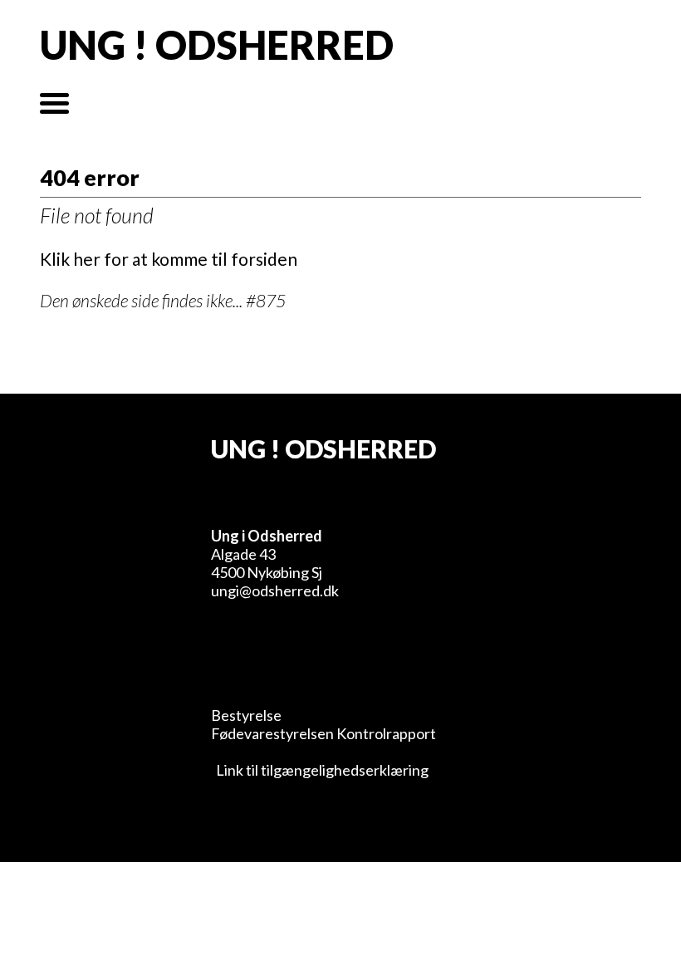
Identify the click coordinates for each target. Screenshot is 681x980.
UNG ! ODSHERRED (217, 45)
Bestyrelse (246, 715)
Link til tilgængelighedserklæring (320, 770)
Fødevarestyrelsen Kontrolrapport (323, 733)
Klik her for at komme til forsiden (168, 258)
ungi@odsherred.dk (275, 590)
